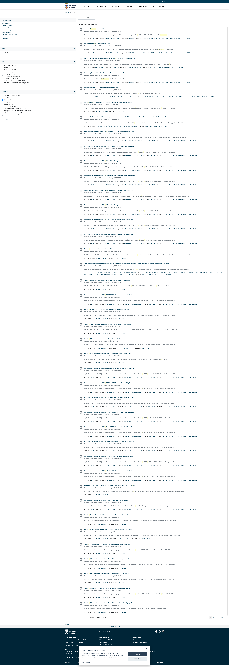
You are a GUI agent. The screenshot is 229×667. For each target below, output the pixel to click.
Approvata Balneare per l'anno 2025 (97, 43)
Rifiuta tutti (137, 658)
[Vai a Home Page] (70, 6)
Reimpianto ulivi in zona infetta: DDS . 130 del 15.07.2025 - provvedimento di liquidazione (109, 456)
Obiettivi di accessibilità (140, 642)
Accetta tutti (137, 654)
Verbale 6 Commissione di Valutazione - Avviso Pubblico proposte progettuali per (107, 588)
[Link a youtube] (163, 631)
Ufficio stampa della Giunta (107, 640)
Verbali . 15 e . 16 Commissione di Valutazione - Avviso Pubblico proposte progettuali (108, 102)
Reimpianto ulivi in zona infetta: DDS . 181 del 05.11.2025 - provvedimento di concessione (109, 219)
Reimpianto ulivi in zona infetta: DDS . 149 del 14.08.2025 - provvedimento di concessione (109, 146)
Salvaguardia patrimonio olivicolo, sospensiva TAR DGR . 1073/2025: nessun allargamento (109, 58)
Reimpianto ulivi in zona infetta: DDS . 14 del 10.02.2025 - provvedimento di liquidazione (109, 427)
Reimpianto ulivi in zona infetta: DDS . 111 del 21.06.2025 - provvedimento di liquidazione (109, 441)
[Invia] (92, 17)
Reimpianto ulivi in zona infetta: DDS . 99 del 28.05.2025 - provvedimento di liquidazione (109, 383)
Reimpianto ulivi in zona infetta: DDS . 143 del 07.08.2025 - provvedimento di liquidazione (109, 397)
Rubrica (75, 646)
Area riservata (105, 631)
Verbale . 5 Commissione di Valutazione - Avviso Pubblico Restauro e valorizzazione (107, 309)
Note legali (67, 662)
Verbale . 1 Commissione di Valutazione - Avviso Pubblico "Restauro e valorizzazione (107, 353)
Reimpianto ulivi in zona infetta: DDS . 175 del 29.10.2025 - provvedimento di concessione (109, 161)
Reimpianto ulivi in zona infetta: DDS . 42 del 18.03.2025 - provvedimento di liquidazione (109, 471)
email (71, 654)
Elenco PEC (68, 646)
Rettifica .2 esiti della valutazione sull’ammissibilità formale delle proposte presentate (108, 249)
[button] (86, 6)
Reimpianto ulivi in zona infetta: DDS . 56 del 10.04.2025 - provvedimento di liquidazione (109, 368)
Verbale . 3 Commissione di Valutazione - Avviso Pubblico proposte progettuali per (107, 559)
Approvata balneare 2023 (94, 29)
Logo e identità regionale (106, 644)
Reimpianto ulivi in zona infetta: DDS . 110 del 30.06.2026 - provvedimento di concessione (109, 175)
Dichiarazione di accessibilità (141, 640)
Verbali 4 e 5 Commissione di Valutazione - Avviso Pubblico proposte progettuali (107, 544)
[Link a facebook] (156, 631)
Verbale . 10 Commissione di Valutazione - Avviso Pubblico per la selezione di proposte (108, 515)
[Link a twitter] (160, 631)
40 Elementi (84, 618)
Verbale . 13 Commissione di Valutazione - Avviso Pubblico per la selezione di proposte (108, 529)
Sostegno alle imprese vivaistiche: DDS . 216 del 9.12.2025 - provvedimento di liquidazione (109, 131)
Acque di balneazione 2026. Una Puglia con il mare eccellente (101, 87)
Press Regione (103, 642)
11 (222, 618)
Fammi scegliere (86, 662)
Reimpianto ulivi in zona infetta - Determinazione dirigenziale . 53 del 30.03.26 (106, 500)
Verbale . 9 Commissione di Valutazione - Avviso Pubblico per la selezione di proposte (108, 603)
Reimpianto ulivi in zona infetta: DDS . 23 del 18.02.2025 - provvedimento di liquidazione (109, 295)
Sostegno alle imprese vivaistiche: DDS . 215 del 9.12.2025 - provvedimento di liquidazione (109, 190)
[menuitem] (115, 6)
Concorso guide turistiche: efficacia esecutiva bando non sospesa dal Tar (104, 73)
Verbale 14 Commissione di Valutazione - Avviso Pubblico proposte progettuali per (107, 573)
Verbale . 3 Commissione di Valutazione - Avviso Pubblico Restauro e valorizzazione (107, 280)
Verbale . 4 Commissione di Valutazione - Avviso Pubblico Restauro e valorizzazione (107, 324)
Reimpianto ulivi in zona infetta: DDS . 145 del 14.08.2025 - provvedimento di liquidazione (109, 412)
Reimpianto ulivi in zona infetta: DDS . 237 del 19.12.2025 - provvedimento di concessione (109, 205)
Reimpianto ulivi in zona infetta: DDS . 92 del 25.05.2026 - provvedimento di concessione (109, 234)
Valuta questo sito (114, 626)
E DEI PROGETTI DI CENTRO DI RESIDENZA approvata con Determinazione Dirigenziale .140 (109, 485)
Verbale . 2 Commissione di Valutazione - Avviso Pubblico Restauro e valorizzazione (107, 339)
